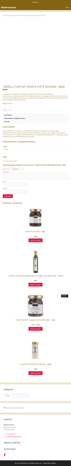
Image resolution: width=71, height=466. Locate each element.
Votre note (6, 169)
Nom (5, 182)
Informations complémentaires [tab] (14, 118)
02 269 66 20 (10, 434)
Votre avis (6, 172)
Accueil (5, 15)
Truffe (20, 15)
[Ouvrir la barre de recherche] (53, 7)
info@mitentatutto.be (14, 436)
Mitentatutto (8, 7)
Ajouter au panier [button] (35, 240)
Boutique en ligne (12, 15)
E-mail (5, 188)
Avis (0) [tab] (6, 121)
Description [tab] (8, 115)
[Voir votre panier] (59, 7)
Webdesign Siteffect (49, 463)
